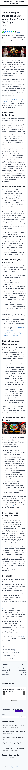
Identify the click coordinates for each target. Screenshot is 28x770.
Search (3, 714)
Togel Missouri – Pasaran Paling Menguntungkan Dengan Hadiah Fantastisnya (6, 669)
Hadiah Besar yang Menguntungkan (11, 646)
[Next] (24, 693)
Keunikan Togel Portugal (8, 649)
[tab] (11, 700)
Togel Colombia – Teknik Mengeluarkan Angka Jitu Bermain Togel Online (21, 669)
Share (18, 32)
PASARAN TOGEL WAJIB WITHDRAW (11, 652)
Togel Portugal (6, 189)
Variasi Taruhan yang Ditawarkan (10, 658)
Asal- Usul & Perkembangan (9, 644)
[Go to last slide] (4, 693)
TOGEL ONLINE (5, 9)
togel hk (12, 506)
